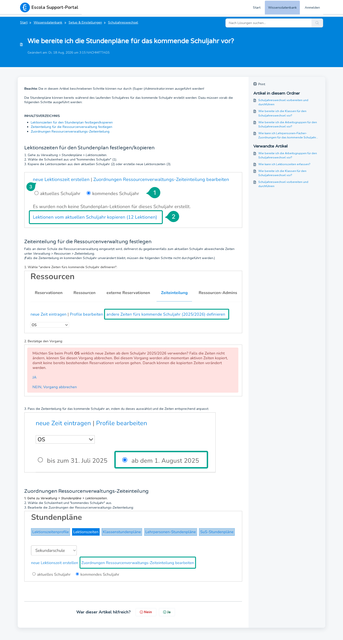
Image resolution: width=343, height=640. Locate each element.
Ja (169, 612)
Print (261, 84)
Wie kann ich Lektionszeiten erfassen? (284, 164)
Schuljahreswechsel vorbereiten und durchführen (283, 102)
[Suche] (317, 22)
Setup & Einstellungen (85, 22)
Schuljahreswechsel (123, 22)
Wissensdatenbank (282, 7)
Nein (148, 612)
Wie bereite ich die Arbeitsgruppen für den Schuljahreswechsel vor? (287, 124)
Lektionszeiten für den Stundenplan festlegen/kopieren (72, 122)
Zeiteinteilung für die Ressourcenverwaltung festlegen (71, 127)
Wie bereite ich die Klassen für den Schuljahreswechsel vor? (282, 113)
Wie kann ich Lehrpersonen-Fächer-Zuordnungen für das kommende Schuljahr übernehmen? (287, 135)
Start (256, 7)
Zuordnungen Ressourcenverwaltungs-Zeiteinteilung (70, 131)
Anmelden (312, 7)
